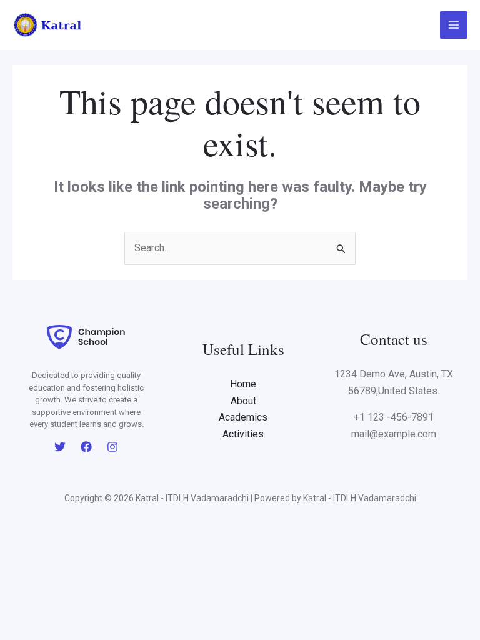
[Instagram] (112, 446)
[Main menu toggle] (454, 25)
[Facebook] (86, 446)
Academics (243, 417)
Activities (243, 434)
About (243, 401)
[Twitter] (60, 446)
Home (243, 384)
